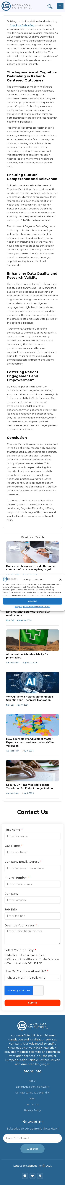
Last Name (13, 845)
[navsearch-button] (50, 7)
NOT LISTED (33, 963)
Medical (12, 955)
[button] (60, 579)
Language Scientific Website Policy (32, 606)
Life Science (50, 959)
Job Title (11, 909)
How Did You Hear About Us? (26, 971)
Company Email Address (22, 861)
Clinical (12, 959)
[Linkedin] (40, 1176)
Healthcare (29, 959)
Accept (32, 600)
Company (11, 893)
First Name (13, 829)
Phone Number (16, 877)
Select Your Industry (19, 950)
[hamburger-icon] (60, 6)
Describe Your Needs (20, 925)
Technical (14, 963)
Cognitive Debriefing (22, 25)
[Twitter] (32, 1176)
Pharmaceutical (34, 955)
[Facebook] (25, 1176)
